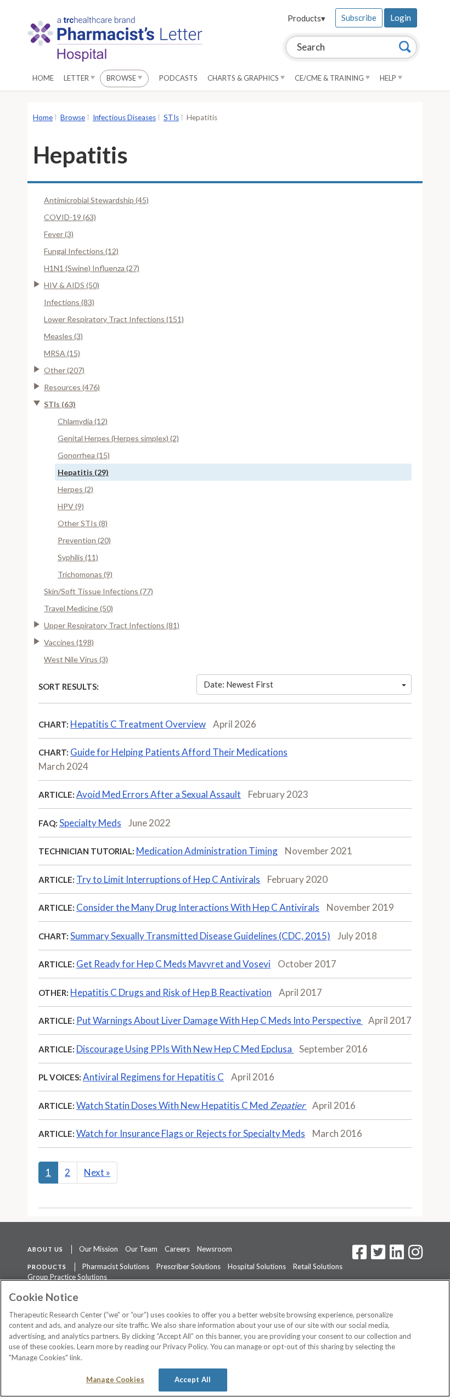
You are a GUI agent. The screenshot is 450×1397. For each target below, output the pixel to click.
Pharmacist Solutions (115, 1266)
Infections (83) (69, 302)
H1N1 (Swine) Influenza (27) (91, 268)
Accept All (193, 1379)
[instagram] (415, 1255)
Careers (177, 1248)
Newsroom (214, 1248)
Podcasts (178, 78)
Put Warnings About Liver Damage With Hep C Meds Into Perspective (219, 1020)
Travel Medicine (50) (78, 608)
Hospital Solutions (257, 1266)
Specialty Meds (90, 823)
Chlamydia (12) (83, 421)
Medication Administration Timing (207, 851)
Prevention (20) (84, 540)
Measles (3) (63, 336)
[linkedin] (397, 1255)
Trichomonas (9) (85, 574)
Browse (122, 78)
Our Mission (98, 1248)
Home (43, 78)
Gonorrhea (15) (84, 455)
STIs (171, 117)
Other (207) (64, 370)
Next (97, 1172)
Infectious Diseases (124, 117)
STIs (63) (60, 404)
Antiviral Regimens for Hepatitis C (153, 1077)
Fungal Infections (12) (81, 251)
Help (389, 78)
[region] (225, 1338)
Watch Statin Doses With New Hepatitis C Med (190, 1105)
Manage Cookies (115, 1379)
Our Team (141, 1248)
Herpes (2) (75, 489)
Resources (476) (72, 387)
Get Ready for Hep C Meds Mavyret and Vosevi (173, 964)
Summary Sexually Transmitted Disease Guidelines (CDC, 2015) (200, 936)
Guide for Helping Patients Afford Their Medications (179, 752)
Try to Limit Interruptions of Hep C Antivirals (168, 879)
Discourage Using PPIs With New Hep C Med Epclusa (185, 1049)
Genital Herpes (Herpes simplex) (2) (118, 438)
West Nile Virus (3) (76, 659)
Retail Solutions (317, 1266)
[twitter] (376, 1255)
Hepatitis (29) (83, 472)
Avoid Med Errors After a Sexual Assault (158, 794)
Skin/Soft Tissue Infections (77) (98, 591)
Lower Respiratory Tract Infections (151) (114, 319)
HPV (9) (71, 506)
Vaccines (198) (69, 642)
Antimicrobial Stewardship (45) (96, 200)
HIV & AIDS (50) (71, 285)
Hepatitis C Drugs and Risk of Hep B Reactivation (171, 992)
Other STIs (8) (83, 523)
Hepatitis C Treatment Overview (138, 724)
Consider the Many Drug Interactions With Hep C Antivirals (197, 907)
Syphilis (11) (78, 557)
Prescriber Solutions (188, 1266)
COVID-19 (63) (70, 217)
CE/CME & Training (330, 78)
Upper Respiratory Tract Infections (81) (111, 625)
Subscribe (358, 17)
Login (400, 17)
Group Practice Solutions (67, 1276)
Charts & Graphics (243, 78)
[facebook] (359, 1255)
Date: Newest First (238, 684)
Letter (77, 78)
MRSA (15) (62, 353)
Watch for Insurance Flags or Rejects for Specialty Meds (190, 1133)
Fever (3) (59, 234)
